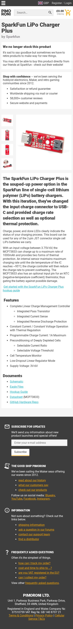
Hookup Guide (19, 392)
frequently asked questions (42, 583)
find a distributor (28, 539)
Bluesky (50, 495)
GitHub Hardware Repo (24, 402)
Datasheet (16, 397)
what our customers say (33, 485)
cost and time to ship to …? (35, 568)
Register (57, 3)
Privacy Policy (44, 615)
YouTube (16, 498)
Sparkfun (13, 37)
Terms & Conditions (21, 615)
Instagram (43, 498)
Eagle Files (16, 386)
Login (68, 3)
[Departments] (3, 2)
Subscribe (20, 452)
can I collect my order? (32, 577)
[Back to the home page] (6, 12)
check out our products (32, 490)
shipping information (31, 525)
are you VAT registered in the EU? (38, 572)
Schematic (16, 381)
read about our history (32, 480)
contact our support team (34, 534)
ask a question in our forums (36, 529)
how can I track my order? (34, 563)
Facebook (30, 498)
